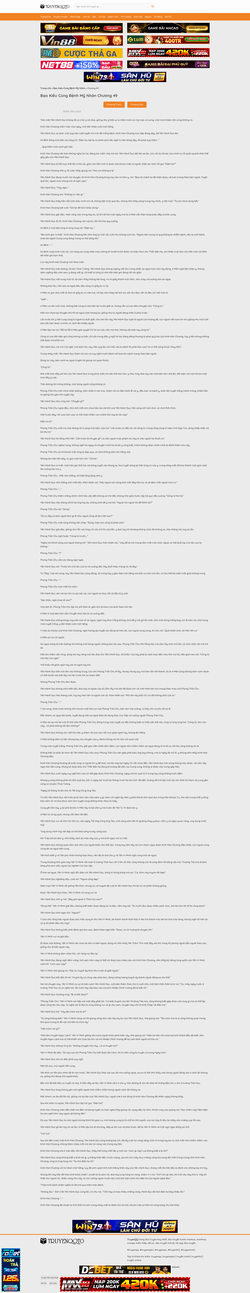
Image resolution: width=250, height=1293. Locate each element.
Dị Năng (158, 16)
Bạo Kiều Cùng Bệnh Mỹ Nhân (69, 88)
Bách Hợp (75, 16)
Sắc (94, 16)
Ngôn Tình (113, 16)
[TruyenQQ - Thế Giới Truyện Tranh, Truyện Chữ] (54, 6)
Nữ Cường (126, 16)
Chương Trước (114, 104)
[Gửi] (152, 6)
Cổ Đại (102, 16)
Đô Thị (168, 16)
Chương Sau (136, 104)
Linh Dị (86, 16)
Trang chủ (45, 88)
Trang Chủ (45, 16)
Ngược (148, 16)
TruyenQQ (132, 1239)
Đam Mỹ (138, 16)
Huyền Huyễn (61, 16)
